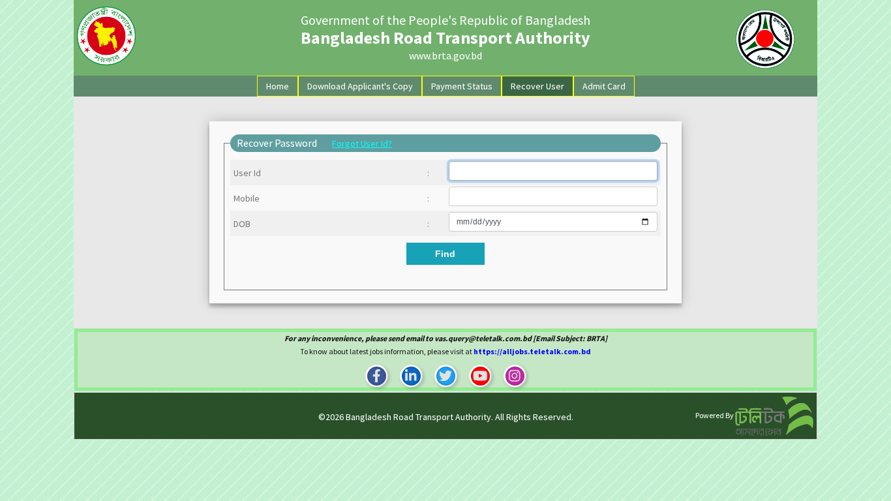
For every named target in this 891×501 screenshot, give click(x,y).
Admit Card (604, 86)
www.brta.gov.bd (445, 55)
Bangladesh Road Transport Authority (418, 417)
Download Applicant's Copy (360, 86)
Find (445, 254)
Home (280, 86)
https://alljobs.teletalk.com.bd (532, 351)
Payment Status (461, 86)
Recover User (537, 86)
